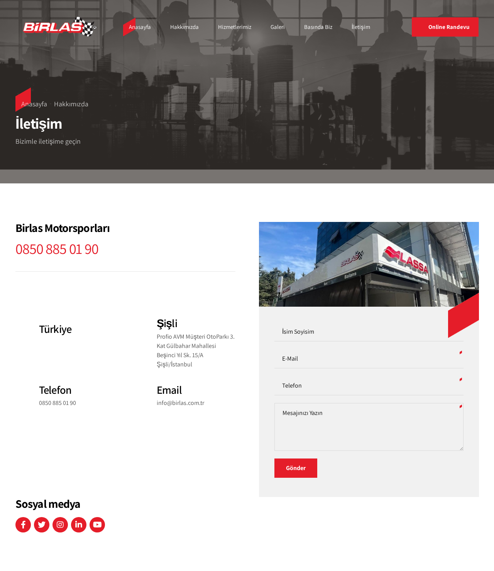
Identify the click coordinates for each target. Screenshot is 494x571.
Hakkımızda (184, 26)
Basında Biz (318, 26)
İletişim (361, 26)
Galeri (278, 26)
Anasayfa (140, 26)
